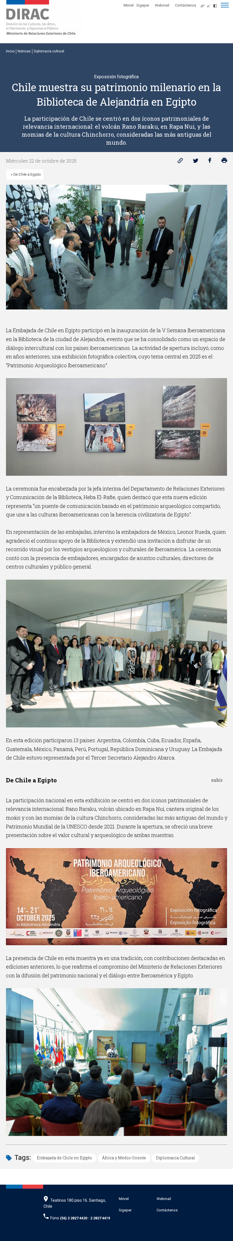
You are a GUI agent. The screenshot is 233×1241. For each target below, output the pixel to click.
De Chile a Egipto (26, 174)
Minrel (129, 5)
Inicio (10, 51)
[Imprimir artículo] (224, 162)
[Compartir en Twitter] (195, 162)
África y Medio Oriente (124, 1157)
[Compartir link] (180, 162)
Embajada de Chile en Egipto (64, 1157)
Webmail (162, 5)
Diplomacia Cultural (175, 1157)
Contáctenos (185, 5)
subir (217, 780)
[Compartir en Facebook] (209, 162)
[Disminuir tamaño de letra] (210, 4)
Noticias (24, 51)
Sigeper (142, 5)
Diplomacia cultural (49, 51)
